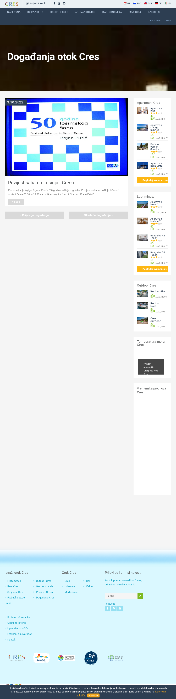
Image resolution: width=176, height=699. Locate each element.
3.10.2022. (15, 102)
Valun (89, 586)
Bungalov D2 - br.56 (157, 253)
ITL (169, 3)
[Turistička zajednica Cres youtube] (59, 3)
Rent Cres (13, 586)
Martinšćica (71, 592)
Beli (88, 580)
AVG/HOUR (157, 295)
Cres (67, 580)
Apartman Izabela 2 (156, 220)
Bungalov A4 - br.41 (157, 236)
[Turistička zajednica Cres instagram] (64, 3)
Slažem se (93, 695)
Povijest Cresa (44, 592)
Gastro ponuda (44, 586)
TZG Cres (154, 12)
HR (128, 3)
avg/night (157, 117)
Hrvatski (154, 20)
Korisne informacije (18, 617)
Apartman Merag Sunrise (156, 127)
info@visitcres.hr (37, 3)
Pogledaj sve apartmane (155, 180)
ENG (149, 3)
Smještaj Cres (15, 592)
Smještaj (135, 12)
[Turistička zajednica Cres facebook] (54, 3)
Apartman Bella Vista (156, 164)
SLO (138, 3)
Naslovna (13, 12)
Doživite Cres (59, 12)
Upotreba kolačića (17, 628)
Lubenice (70, 586)
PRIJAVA (167, 20)
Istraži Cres (35, 12)
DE (160, 3)
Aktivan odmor (85, 12)
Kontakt (11, 639)
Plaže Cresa (14, 580)
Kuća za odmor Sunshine (155, 146)
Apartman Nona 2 (156, 203)
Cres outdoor (155, 320)
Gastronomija (112, 12)
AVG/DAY (157, 310)
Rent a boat (154, 305)
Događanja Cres (45, 597)
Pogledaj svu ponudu (154, 269)
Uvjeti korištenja (16, 622)
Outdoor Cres (43, 580)
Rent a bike (157, 291)
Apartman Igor (156, 109)
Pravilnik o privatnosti (19, 634)
